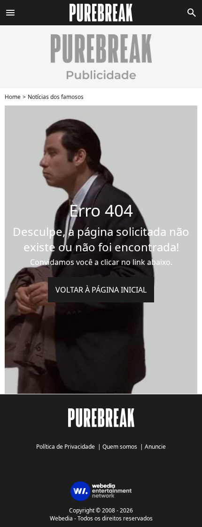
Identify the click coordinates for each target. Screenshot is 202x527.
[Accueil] (101, 13)
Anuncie (155, 447)
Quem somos (119, 447)
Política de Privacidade (65, 447)
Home (13, 97)
